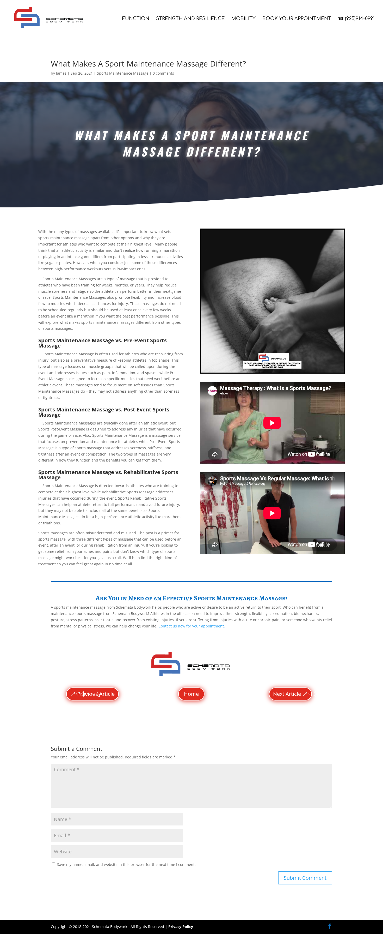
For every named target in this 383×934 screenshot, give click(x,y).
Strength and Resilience (190, 19)
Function (135, 19)
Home (191, 693)
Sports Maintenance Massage (123, 73)
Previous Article (96, 693)
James (61, 73)
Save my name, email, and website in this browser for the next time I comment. (126, 864)
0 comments (163, 73)
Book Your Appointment (296, 19)
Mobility (243, 19)
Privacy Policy (180, 926)
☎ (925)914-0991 (356, 19)
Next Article (287, 693)
